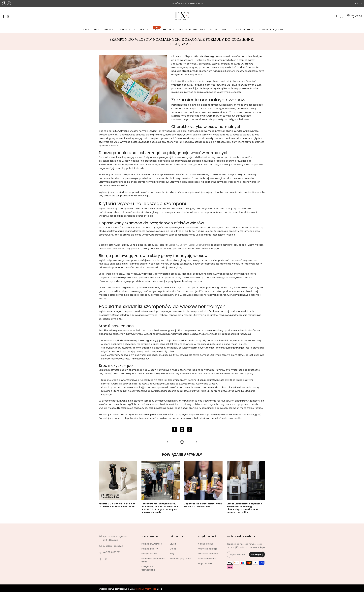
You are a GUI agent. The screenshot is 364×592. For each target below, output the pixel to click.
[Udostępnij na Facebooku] (174, 429)
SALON (213, 29)
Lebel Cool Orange (199, 244)
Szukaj (173, 543)
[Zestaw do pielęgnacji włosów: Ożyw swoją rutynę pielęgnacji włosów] (196, 442)
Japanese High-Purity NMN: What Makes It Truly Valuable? (203, 505)
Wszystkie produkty (208, 553)
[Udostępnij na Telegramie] (182, 429)
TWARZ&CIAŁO (125, 29)
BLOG (225, 29)
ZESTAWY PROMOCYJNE (191, 29)
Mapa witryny (205, 563)
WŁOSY (107, 29)
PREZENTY (167, 29)
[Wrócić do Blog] (182, 442)
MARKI (143, 29)
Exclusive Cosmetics (182, 81)
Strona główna (205, 543)
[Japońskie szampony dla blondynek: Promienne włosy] (168, 442)
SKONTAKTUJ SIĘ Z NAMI (270, 29)
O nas (173, 548)
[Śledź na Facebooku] (4, 3)
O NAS (84, 29)
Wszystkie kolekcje (207, 548)
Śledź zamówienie (207, 558)
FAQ (172, 553)
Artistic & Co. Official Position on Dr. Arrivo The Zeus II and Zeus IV (117, 505)
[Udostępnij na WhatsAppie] (189, 429)
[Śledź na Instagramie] (9, 3)
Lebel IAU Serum (178, 244)
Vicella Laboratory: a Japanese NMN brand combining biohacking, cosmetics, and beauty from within (244, 508)
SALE (156, 29)
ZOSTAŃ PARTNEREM (242, 29)
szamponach (130, 330)
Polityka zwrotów (149, 548)
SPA (96, 29)
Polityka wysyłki (149, 553)
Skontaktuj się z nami (180, 558)
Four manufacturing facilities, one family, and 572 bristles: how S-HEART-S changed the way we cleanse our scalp (159, 508)
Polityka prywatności (151, 543)
